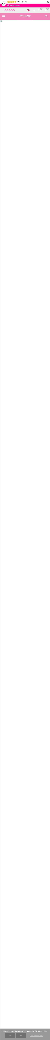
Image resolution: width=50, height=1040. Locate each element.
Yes (10, 1036)
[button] (3, 16)
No (21, 1036)
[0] (45, 10)
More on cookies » (36, 1036)
